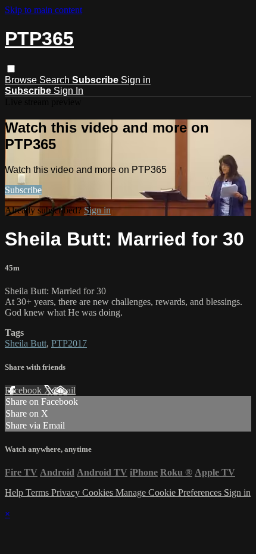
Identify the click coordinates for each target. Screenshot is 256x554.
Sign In (68, 91)
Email (65, 390)
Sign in (136, 80)
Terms (38, 492)
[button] (11, 69)
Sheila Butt (25, 343)
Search (55, 80)
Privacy (66, 492)
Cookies (98, 492)
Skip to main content (43, 10)
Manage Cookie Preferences (169, 492)
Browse (22, 80)
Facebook (24, 390)
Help (15, 492)
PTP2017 (69, 343)
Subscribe (23, 190)
